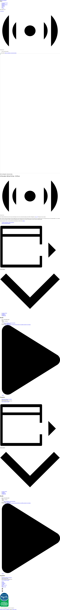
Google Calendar (4, 313)
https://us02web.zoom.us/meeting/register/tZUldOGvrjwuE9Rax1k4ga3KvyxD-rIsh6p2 (18, 324)
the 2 (36, 216)
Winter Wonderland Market (6, 223)
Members (3, 5)
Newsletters (3, 583)
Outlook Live (4, 315)
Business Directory (5, 4)
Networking (8, 323)
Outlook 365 (4, 314)
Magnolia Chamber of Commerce (7, 399)
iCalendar (3, 492)
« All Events (2, 11)
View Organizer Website (5, 401)
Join (2, 7)
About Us (3, 6)
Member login (4, 586)
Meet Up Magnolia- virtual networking (8, 222)
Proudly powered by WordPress (5, 609)
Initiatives (3, 3)
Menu (1, 1)
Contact (3, 584)
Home (3, 581)
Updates (3, 582)
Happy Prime (14, 609)
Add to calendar (2, 269)
